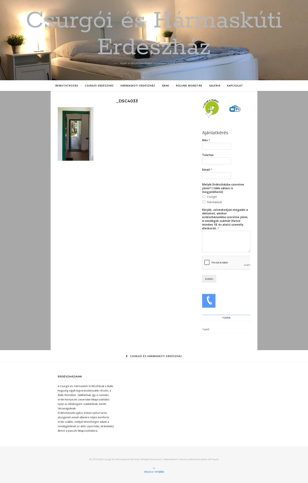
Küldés (209, 279)
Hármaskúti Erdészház (137, 85)
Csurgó (212, 197)
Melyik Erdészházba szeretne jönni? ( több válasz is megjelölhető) (223, 188)
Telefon (208, 155)
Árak (165, 85)
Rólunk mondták (189, 85)
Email (207, 170)
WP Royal (213, 459)
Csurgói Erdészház (99, 85)
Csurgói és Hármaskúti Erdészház (154, 34)
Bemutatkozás (66, 85)
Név (206, 140)
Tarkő (205, 329)
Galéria (214, 85)
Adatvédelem (170, 459)
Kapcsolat (235, 85)
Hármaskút (214, 202)
